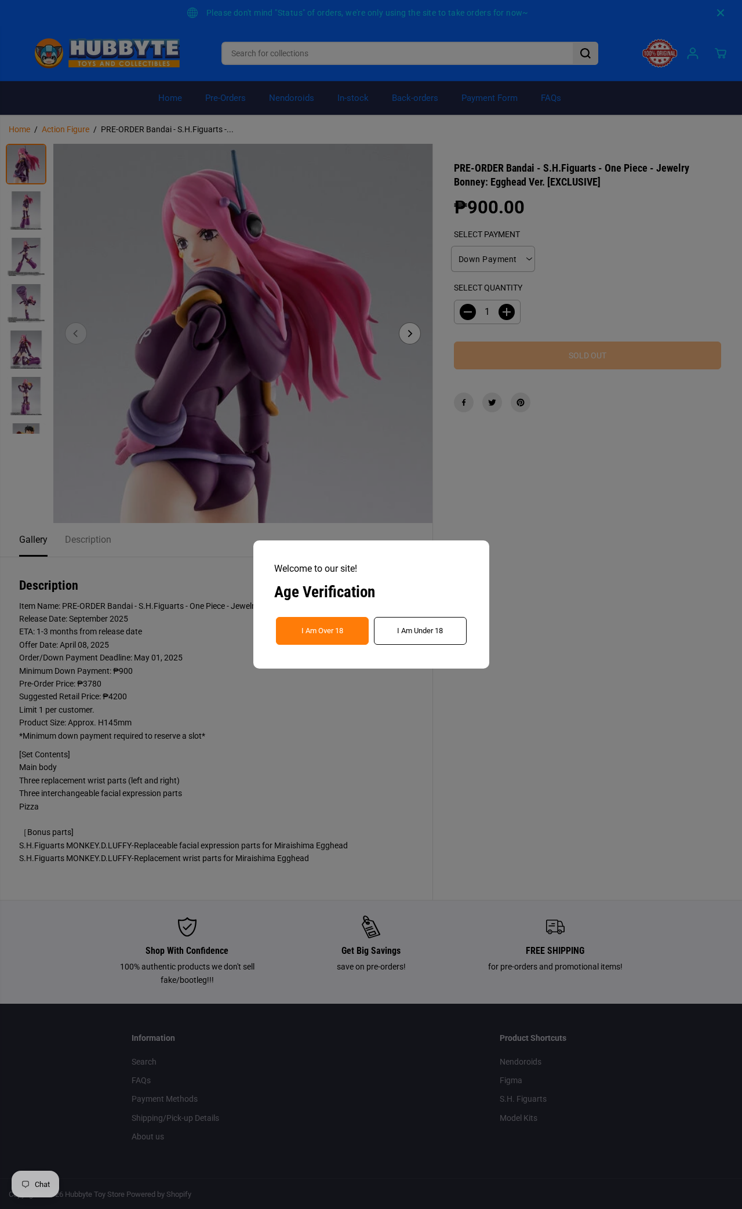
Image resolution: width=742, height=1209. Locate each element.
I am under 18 (420, 630)
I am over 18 (322, 630)
